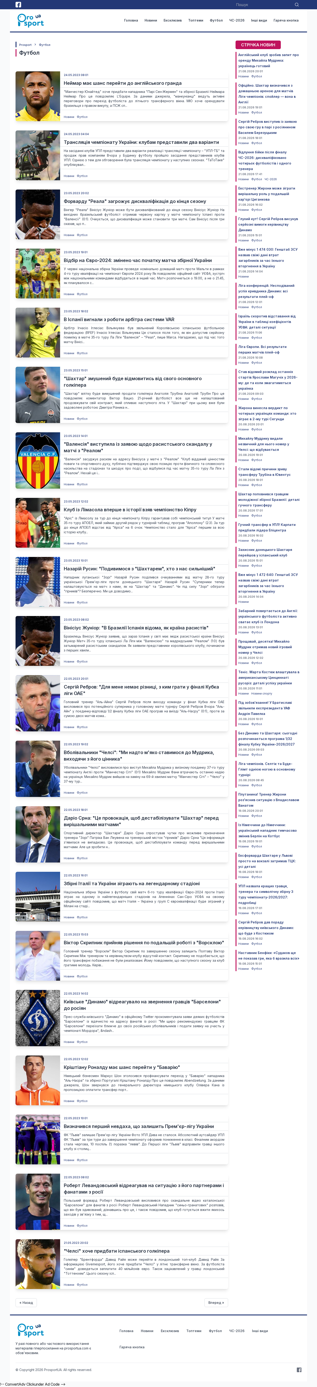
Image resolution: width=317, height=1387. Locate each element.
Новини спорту (261, 693)
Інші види (259, 20)
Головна (131, 20)
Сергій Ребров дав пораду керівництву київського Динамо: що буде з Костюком (266, 927)
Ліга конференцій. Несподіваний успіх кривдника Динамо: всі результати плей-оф (266, 291)
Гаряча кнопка (286, 20)
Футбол (216, 20)
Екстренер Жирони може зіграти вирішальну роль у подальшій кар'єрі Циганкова (266, 193)
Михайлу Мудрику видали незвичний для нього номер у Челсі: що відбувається (263, 444)
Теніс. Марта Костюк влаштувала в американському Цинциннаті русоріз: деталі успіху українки (268, 677)
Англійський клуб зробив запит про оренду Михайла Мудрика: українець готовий (268, 60)
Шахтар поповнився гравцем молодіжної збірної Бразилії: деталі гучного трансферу (269, 499)
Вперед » (216, 1303)
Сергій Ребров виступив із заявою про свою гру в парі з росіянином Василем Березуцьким (267, 127)
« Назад (26, 1303)
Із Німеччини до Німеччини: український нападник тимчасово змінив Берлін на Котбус (267, 830)
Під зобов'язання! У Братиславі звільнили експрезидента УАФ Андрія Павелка (265, 708)
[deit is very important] (38, 96)
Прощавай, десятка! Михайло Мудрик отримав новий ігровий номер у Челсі (265, 646)
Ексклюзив (173, 20)
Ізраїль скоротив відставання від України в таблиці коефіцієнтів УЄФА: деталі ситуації (267, 321)
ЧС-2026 (237, 20)
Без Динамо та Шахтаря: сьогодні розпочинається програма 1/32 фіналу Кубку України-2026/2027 (267, 738)
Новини (151, 20)
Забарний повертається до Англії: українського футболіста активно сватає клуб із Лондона (268, 616)
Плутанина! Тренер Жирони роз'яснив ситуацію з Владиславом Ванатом (268, 799)
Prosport (25, 45)
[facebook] (18, 4)
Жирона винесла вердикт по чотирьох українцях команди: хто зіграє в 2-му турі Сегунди (267, 413)
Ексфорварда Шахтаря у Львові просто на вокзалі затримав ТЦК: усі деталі (267, 861)
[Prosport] (31, 20)
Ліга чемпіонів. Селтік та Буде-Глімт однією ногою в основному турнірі (266, 769)
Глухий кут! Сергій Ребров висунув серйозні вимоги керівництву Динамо (268, 224)
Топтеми (195, 20)
